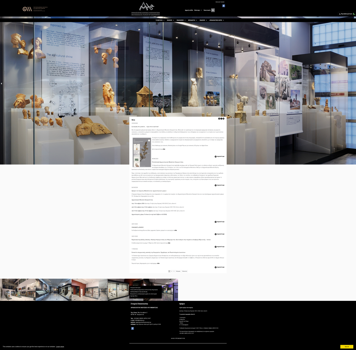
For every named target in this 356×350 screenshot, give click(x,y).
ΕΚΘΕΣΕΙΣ (169, 20)
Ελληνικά (218, 2)
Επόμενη (178, 271)
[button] (353, 13)
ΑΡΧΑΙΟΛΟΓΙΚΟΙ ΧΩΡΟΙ (216, 20)
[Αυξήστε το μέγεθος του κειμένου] (219, 118)
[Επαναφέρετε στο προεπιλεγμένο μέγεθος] (223, 118)
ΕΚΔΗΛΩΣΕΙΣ (180, 20)
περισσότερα (220, 156)
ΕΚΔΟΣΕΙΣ (202, 20)
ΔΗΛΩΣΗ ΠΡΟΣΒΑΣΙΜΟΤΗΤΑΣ (178, 338)
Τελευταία (184, 271)
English (222, 2)
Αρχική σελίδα (189, 10)
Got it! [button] (347, 346)
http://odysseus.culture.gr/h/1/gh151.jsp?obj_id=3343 (148, 324)
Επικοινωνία (207, 10)
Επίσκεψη (197, 10)
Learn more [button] (60, 346)
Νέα (213, 10)
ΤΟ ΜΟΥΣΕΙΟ (159, 20)
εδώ (164, 149)
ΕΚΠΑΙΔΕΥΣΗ (191, 20)
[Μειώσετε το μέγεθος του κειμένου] (221, 118)
